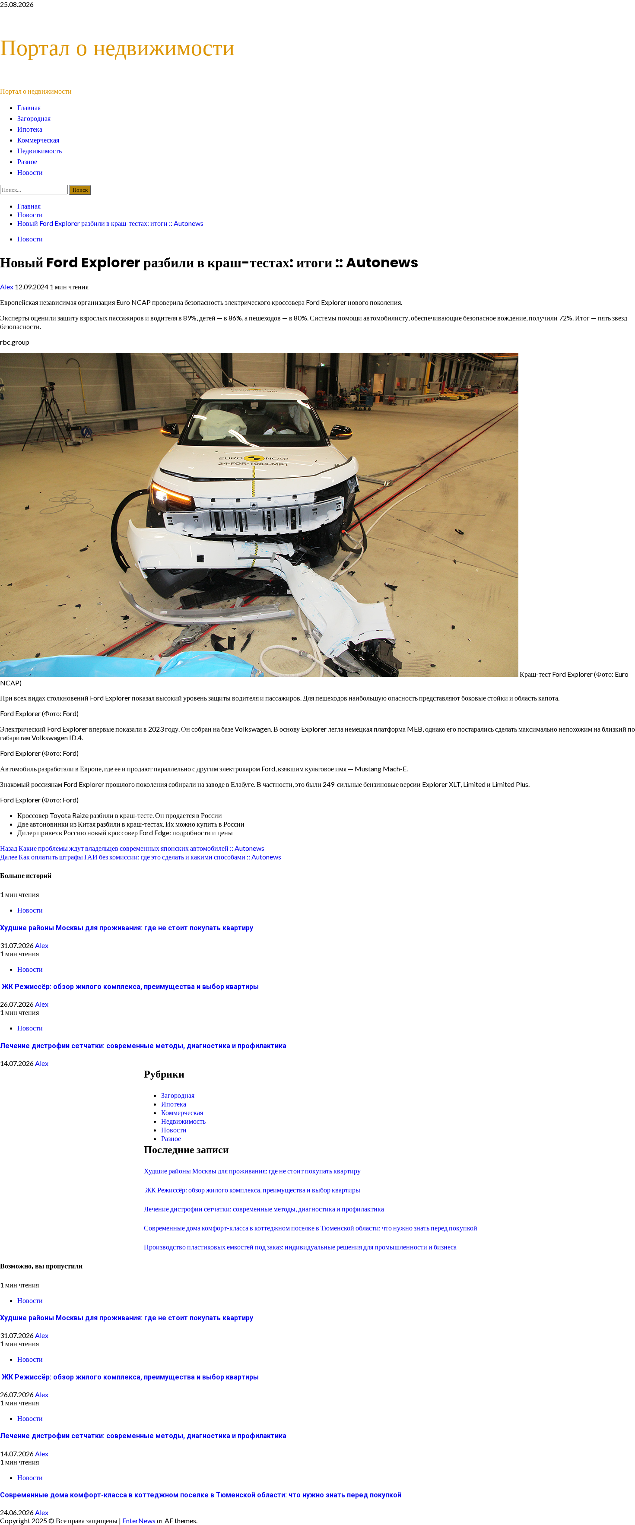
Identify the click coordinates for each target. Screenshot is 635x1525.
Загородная (34, 119)
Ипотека (29, 129)
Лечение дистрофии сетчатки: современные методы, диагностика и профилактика (143, 1046)
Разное (27, 162)
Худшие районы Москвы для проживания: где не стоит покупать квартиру (126, 928)
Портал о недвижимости (117, 47)
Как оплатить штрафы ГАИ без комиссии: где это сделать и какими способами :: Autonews (140, 857)
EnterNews (139, 1520)
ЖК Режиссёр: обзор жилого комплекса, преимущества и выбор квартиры (129, 987)
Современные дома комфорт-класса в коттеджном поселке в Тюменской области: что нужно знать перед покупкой (310, 1228)
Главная (29, 108)
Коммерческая (38, 140)
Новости (30, 173)
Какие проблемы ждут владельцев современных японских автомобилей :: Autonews (132, 848)
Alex (7, 286)
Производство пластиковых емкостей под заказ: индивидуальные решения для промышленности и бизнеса (300, 1247)
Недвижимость (39, 151)
